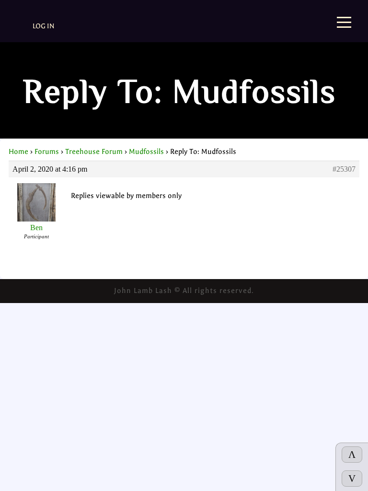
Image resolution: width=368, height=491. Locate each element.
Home (18, 151)
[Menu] (344, 23)
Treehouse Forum (94, 151)
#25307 (344, 169)
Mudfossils (146, 151)
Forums (46, 151)
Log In (44, 26)
